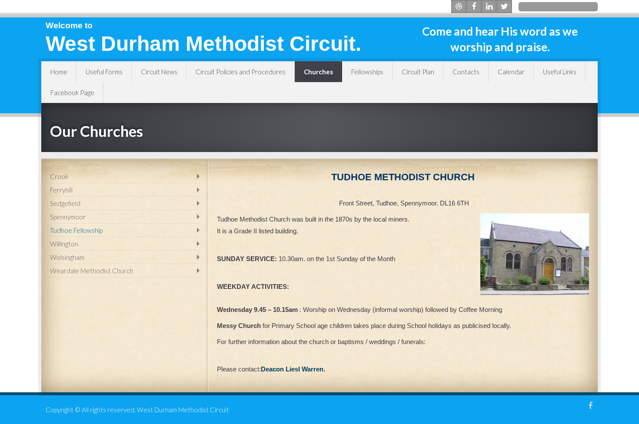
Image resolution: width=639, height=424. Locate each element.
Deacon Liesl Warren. (293, 369)
